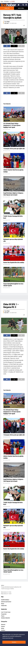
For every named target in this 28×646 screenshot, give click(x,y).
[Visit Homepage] (8, 4)
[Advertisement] (15, 99)
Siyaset (3, 626)
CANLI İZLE (6, 8)
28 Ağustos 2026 (7, 150)
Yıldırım (6, 145)
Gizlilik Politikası (5, 599)
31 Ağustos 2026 (7, 129)
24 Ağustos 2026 (7, 264)
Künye (2, 603)
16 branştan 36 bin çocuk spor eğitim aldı (14, 148)
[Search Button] (23, 5)
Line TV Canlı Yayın (5, 612)
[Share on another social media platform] (21, 46)
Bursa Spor (7, 166)
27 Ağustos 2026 (7, 173)
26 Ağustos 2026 (7, 220)
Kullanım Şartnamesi (6, 601)
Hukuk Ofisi (4, 605)
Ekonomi (3, 624)
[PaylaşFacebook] (6, 46)
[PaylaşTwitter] (14, 46)
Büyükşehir (7, 236)
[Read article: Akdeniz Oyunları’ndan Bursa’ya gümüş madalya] (14, 160)
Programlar (3, 614)
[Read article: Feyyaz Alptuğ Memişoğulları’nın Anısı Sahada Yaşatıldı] (14, 274)
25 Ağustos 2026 (7, 243)
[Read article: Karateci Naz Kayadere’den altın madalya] (14, 253)
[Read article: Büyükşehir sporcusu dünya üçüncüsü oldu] (14, 230)
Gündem (3, 630)
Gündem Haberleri (5, 618)
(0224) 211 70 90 (7, 592)
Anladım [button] (14, 642)
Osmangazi (7, 280)
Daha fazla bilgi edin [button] (7, 638)
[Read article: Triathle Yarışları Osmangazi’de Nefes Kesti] (14, 207)
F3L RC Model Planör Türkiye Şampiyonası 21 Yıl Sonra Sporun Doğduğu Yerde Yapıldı (11, 125)
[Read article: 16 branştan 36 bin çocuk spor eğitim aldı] (14, 139)
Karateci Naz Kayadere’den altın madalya (13, 262)
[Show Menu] (26, 5)
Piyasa (2, 616)
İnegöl (6, 476)
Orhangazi (7, 120)
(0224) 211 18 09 (7, 593)
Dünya (2, 628)
